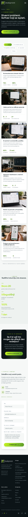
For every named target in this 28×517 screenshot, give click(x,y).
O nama (17, 490)
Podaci (14, 51)
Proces (3, 503)
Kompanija (6, 417)
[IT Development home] (8, 2)
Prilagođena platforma (9, 47)
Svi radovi (8, 44)
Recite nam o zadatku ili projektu (12, 431)
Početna (3, 9)
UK (6, 513)
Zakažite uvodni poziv (9, 31)
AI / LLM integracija (19, 470)
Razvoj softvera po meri (20, 463)
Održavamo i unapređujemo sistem (6, 497)
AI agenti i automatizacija (18, 466)
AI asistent (21, 47)
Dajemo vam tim (5, 494)
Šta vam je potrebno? (9, 425)
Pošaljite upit (13, 444)
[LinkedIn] (25, 513)
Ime (5, 403)
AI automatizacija (18, 44)
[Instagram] (18, 513)
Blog (16, 495)
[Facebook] (22, 513)
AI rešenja (17, 482)
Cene (2, 500)
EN (2, 513)
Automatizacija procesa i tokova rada (20, 473)
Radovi (16, 492)
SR (4, 513)
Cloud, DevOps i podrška (20, 480)
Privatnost (17, 502)
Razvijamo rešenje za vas (6, 491)
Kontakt (17, 499)
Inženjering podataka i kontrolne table (20, 477)
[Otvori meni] (25, 3)
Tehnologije (18, 497)
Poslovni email (7, 411)
